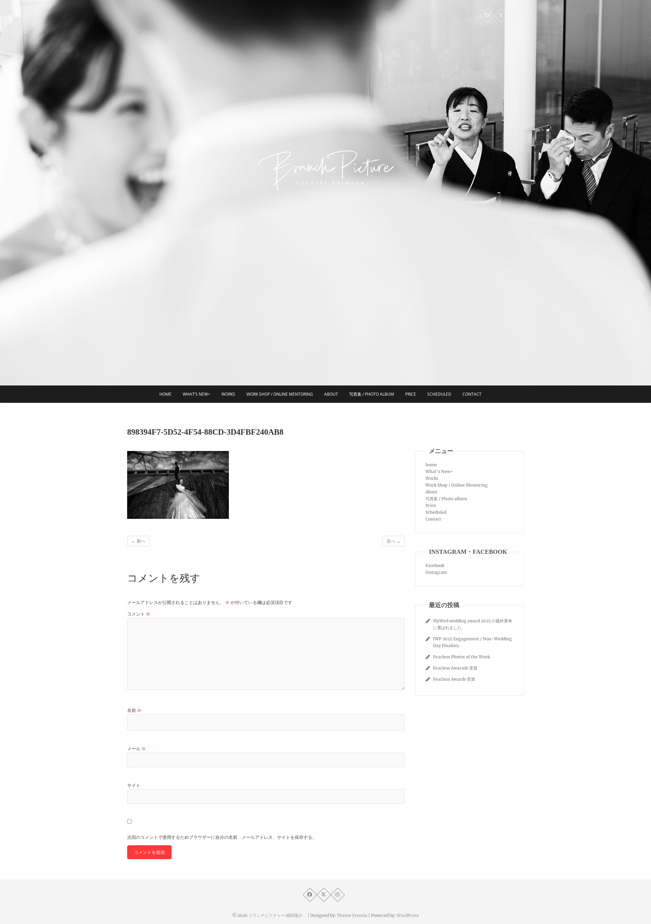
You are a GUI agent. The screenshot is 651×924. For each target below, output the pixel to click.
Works (228, 394)
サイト (133, 785)
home (165, 394)
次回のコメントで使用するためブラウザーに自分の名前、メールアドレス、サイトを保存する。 (222, 837)
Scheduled (439, 394)
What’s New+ (196, 394)
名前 (134, 710)
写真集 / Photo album (371, 394)
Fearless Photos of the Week (461, 656)
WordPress (408, 915)
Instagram (436, 572)
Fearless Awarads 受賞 (455, 668)
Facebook (435, 565)
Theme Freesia (352, 915)
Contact (471, 394)
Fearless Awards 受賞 (454, 679)
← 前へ (138, 541)
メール (136, 748)
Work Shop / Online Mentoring (279, 394)
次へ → (394, 541)
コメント (138, 614)
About (331, 394)
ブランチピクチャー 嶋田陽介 (278, 915)
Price (410, 394)
